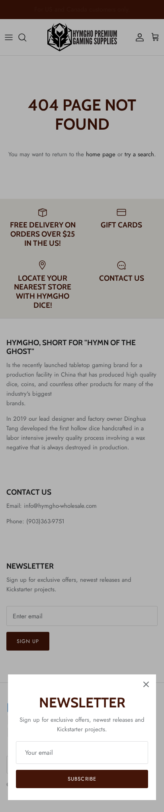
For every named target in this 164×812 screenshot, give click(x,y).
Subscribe (82, 779)
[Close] (146, 684)
